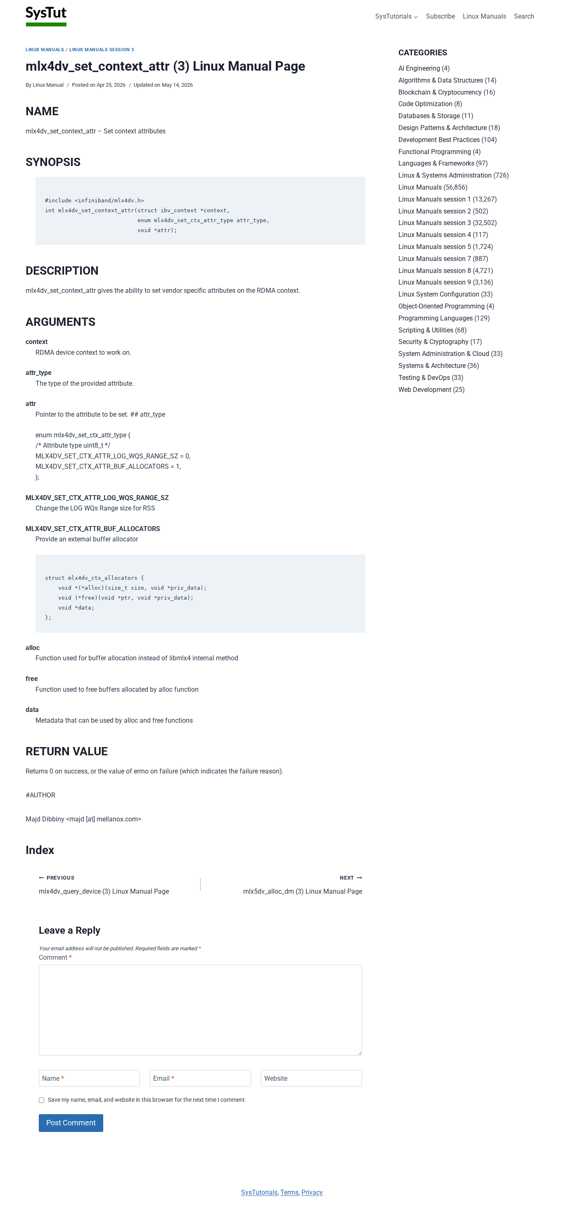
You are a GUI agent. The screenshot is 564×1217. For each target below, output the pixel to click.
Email (163, 1078)
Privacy (312, 1192)
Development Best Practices (439, 140)
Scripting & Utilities (425, 330)
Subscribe (440, 16)
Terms (289, 1192)
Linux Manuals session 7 (434, 259)
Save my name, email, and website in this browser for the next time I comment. (147, 1099)
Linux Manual (48, 85)
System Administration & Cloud (443, 354)
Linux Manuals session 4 (434, 235)
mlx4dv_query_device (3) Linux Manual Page (104, 885)
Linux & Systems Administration (445, 175)
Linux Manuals (484, 16)
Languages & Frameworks (436, 163)
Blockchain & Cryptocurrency (440, 92)
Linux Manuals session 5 (434, 247)
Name (53, 1078)
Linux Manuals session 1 (434, 199)
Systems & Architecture (432, 366)
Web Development (424, 390)
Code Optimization (425, 104)
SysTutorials (259, 1192)
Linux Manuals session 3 (101, 49)
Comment (55, 957)
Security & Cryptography (433, 342)
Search (524, 16)
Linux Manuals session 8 (434, 271)
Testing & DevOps (424, 378)
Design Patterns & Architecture (442, 128)
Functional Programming (434, 152)
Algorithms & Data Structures (440, 80)
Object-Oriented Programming (441, 306)
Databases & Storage (429, 116)
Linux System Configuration (438, 294)
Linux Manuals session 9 (434, 282)
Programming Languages (435, 318)
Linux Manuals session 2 (434, 211)
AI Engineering (419, 68)
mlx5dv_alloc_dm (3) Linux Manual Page (302, 885)
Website (275, 1078)
